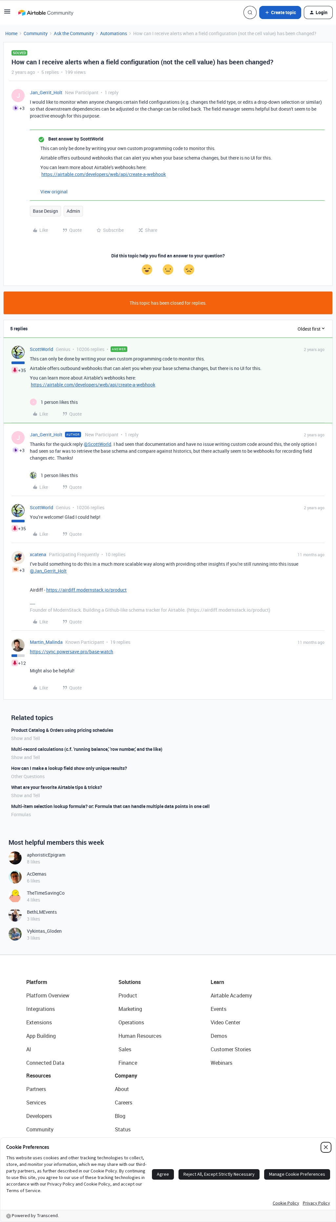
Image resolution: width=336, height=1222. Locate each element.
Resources (38, 1075)
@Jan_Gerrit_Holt (48, 571)
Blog (120, 1116)
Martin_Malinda (46, 642)
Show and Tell (25, 738)
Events (218, 1009)
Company (126, 1075)
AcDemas (36, 874)
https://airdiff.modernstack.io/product (86, 590)
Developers (39, 1116)
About (122, 1089)
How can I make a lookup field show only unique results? (69, 768)
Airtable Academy (231, 995)
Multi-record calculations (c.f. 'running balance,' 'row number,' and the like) (86, 749)
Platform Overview (47, 995)
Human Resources (139, 1035)
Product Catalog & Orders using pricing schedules (62, 730)
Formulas (21, 814)
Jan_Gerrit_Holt (46, 92)
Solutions (129, 982)
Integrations (40, 1009)
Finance (127, 1062)
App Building (41, 1035)
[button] (7, 14)
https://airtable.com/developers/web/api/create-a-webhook (103, 174)
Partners (36, 1089)
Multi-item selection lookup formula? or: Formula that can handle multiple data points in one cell (110, 806)
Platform (36, 982)
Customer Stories (231, 1049)
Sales (124, 1049)
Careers (123, 1102)
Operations (131, 1022)
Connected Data (45, 1062)
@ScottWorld (97, 444)
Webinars (221, 1062)
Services (36, 1102)
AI (28, 1049)
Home (11, 33)
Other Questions (28, 776)
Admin (73, 211)
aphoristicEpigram (46, 855)
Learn (217, 982)
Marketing (130, 1009)
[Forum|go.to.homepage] (45, 12)
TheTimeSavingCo (46, 893)
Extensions (39, 1022)
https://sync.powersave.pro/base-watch (71, 651)
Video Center (225, 1022)
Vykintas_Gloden (44, 931)
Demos (219, 1035)
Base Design (45, 211)
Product (127, 995)
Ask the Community (74, 33)
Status (123, 1129)
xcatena (38, 554)
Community (36, 33)
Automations (113, 33)
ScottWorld (41, 349)
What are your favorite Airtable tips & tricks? (56, 787)
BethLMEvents (42, 912)
